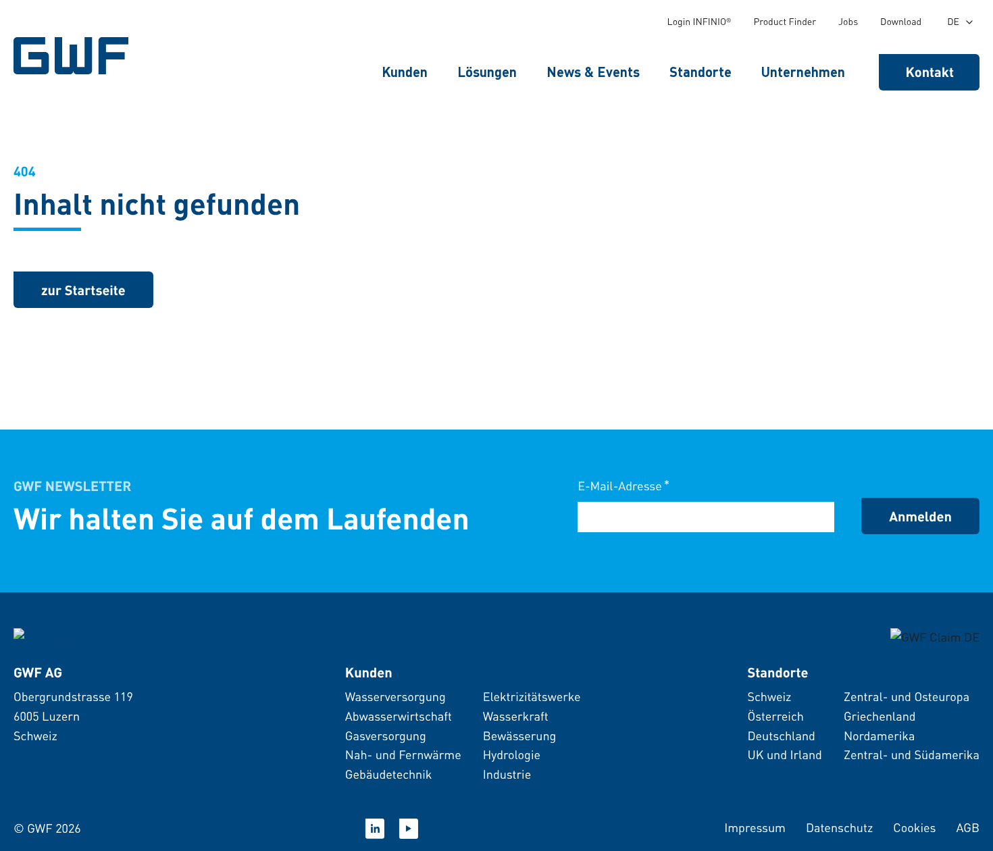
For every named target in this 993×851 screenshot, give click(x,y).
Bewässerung (520, 736)
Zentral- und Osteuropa (906, 696)
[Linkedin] (375, 829)
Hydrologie (511, 755)
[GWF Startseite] (74, 56)
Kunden (405, 71)
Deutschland (781, 736)
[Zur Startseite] (46, 635)
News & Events (593, 71)
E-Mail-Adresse (623, 485)
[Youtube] (409, 829)
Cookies (914, 827)
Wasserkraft (516, 716)
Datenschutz (839, 827)
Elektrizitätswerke (532, 696)
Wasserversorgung (395, 696)
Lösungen (487, 71)
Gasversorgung (385, 736)
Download (900, 22)
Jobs (848, 22)
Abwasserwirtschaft (398, 716)
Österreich (775, 716)
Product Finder (784, 22)
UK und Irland (784, 755)
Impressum (755, 827)
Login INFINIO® (699, 22)
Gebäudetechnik (388, 774)
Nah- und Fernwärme (403, 755)
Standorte (700, 71)
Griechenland (880, 716)
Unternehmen (803, 71)
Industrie (507, 774)
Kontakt (930, 71)
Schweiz (769, 696)
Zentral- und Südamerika (911, 755)
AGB (967, 827)
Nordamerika (879, 736)
